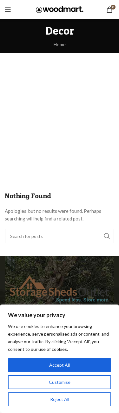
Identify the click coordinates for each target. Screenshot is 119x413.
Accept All (59, 365)
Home (59, 44)
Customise (59, 382)
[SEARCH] (107, 236)
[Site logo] (59, 9)
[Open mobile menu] (8, 9)
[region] (59, 359)
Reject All (59, 399)
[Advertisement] (59, 115)
